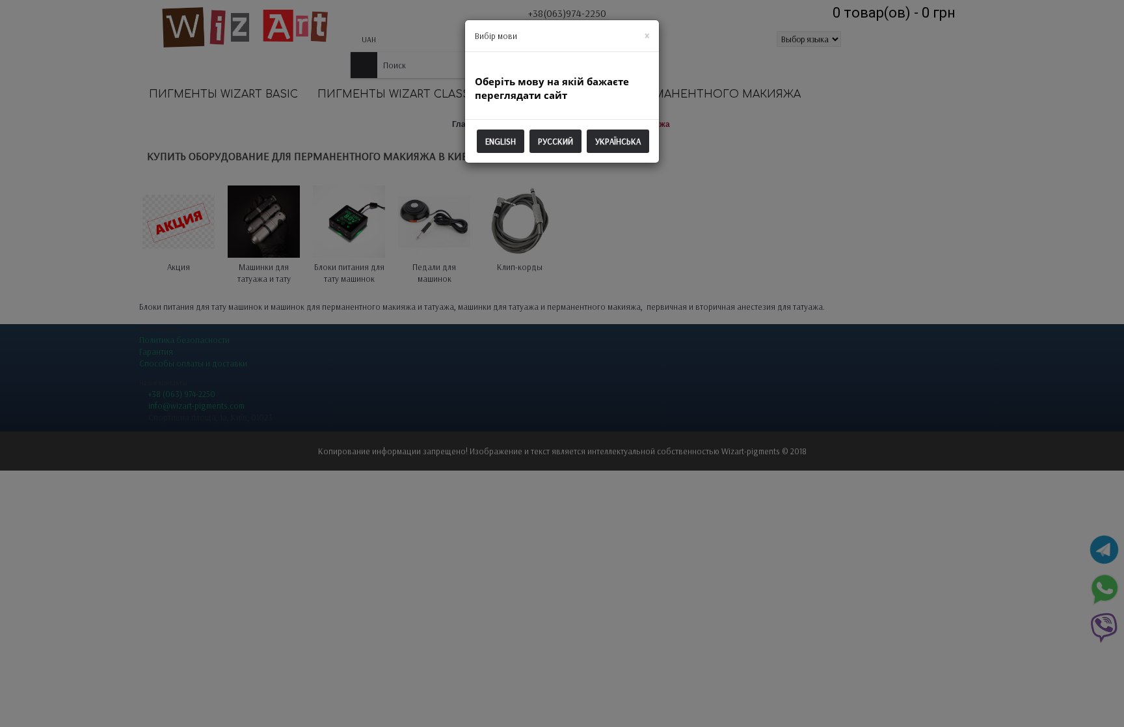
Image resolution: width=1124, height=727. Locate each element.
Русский (555, 141)
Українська (618, 141)
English (500, 141)
